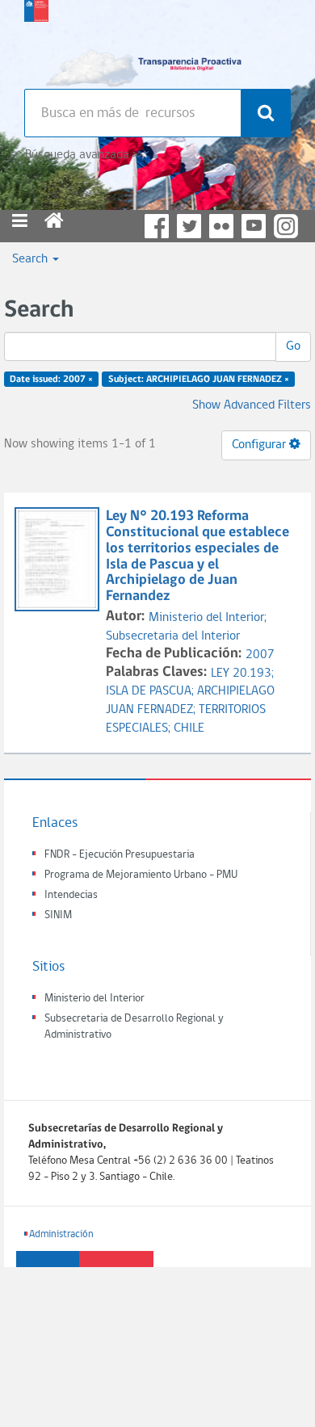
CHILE (189, 728)
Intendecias (71, 895)
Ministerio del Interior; (208, 617)
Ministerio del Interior (94, 999)
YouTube (254, 226)
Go (293, 346)
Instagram (286, 226)
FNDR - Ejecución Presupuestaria (119, 855)
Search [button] (31, 259)
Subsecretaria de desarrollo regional (36, 40)
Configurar (260, 445)
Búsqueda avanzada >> (83, 155)
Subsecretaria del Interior (173, 636)
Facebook (157, 226)
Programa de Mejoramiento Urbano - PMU (140, 875)
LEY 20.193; (242, 673)
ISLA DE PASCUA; (151, 691)
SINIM (58, 915)
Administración (61, 1234)
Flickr (221, 226)
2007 (260, 654)
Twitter (189, 226)
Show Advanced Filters (251, 405)
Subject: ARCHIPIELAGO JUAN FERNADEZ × (198, 379)
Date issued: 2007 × (51, 379)
